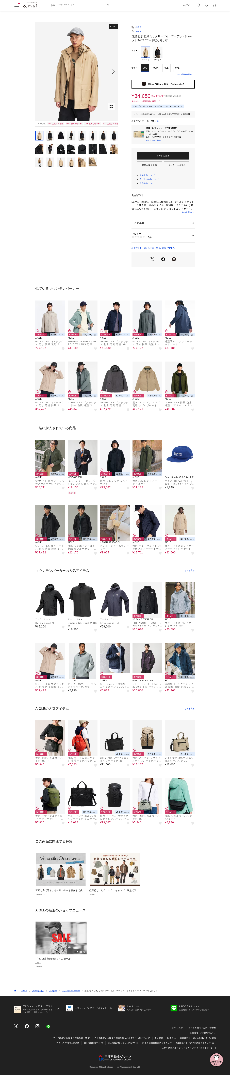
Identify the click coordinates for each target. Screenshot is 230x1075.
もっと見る (187, 212)
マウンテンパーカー (71, 991)
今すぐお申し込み (153, 140)
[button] (76, 71)
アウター (53, 991)
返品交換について (147, 183)
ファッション (38, 991)
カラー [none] (135, 50)
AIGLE (138, 27)
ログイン (188, 5)
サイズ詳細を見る (184, 74)
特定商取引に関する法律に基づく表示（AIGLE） (154, 248)
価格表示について (147, 175)
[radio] (145, 54)
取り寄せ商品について (149, 179)
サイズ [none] (135, 68)
